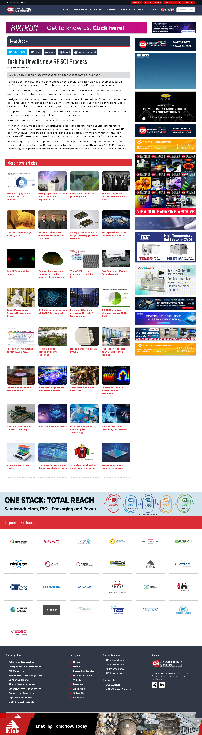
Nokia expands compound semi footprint (47, 351)
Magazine (79, 10)
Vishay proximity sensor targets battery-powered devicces (84, 235)
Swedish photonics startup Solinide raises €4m (114, 196)
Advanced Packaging (21, 662)
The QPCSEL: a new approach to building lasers (82, 274)
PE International (115, 669)
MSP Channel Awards (118, 689)
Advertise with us (172, 2)
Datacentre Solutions (21, 693)
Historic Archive (82, 675)
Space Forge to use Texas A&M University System (19, 313)
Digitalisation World (20, 697)
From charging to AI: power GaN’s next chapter (18, 196)
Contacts (78, 697)
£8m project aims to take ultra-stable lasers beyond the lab (52, 196)
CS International (115, 664)
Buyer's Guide (127, 10)
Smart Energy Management (25, 688)
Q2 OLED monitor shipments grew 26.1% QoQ (114, 313)
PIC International (115, 673)
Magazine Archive (84, 671)
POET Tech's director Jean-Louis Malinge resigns (113, 351)
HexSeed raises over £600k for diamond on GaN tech (51, 235)
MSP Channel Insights (21, 702)
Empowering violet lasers (52, 426)
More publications (153, 2)
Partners (78, 684)
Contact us (188, 2)
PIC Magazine (17, 671)
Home (76, 662)
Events (142, 10)
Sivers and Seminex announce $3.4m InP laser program (81, 313)
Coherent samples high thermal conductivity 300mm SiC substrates (51, 274)
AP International (115, 660)
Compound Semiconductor (25, 666)
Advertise (79, 688)
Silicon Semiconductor (22, 684)
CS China (153, 10)
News (66, 10)
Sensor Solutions (19, 680)
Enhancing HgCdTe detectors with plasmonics (112, 390)
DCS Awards (113, 685)
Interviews (96, 10)
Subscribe (137, 2)
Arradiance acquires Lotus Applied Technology (81, 429)
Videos (77, 680)
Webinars (112, 10)
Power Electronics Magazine (25, 675)
